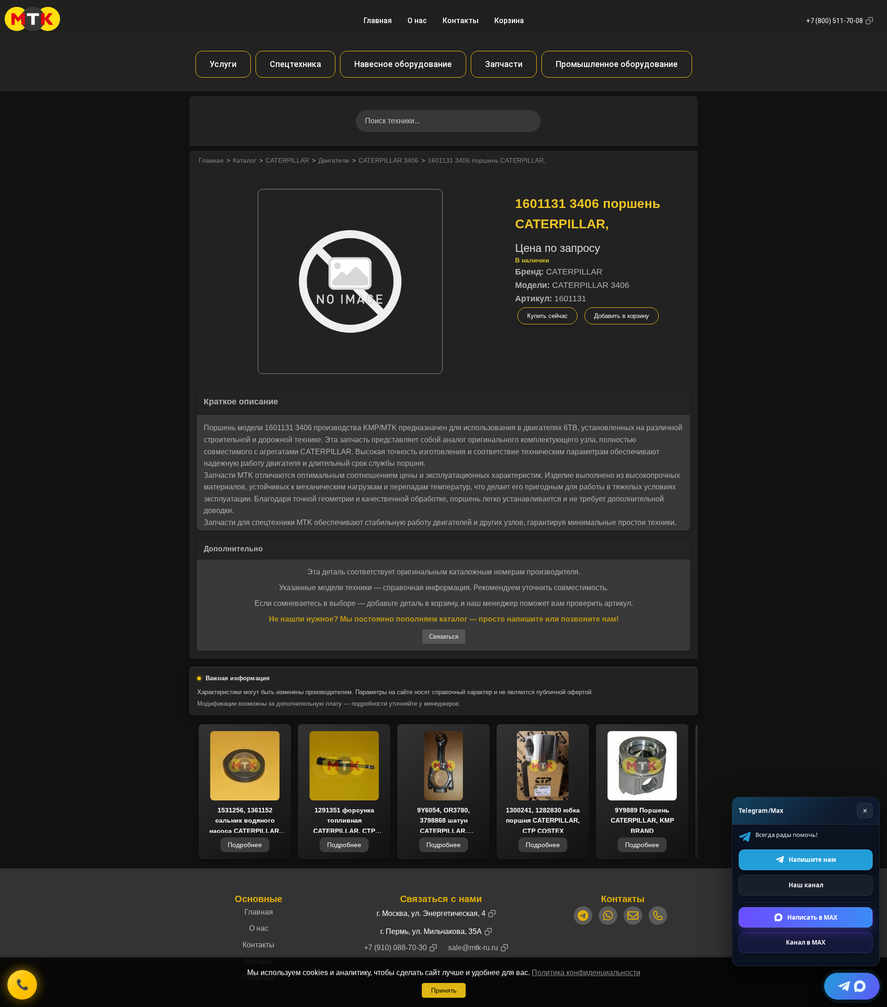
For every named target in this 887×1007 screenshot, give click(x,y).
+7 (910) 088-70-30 (395, 948)
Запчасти (503, 64)
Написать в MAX (812, 917)
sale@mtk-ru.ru (473, 948)
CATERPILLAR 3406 (388, 160)
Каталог (244, 160)
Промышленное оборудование (617, 64)
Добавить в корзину (621, 315)
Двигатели (333, 160)
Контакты (461, 20)
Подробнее (245, 844)
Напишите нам (812, 859)
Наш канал (806, 885)
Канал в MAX (806, 942)
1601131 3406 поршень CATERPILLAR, (487, 160)
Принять (443, 990)
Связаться (443, 636)
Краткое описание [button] (241, 401)
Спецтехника (295, 64)
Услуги (223, 64)
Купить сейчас (547, 315)
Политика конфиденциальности (586, 972)
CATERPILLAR (287, 160)
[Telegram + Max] (852, 986)
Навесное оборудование (403, 64)
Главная (378, 20)
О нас (417, 20)
